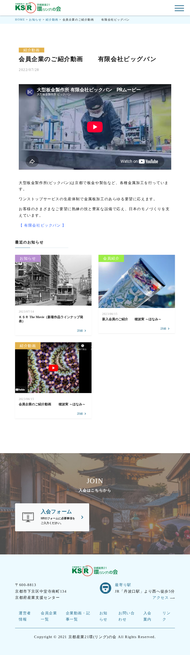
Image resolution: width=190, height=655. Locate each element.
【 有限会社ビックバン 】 (42, 225)
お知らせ (28, 258)
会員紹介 (111, 258)
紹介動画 (31, 50)
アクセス (161, 598)
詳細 (80, 330)
